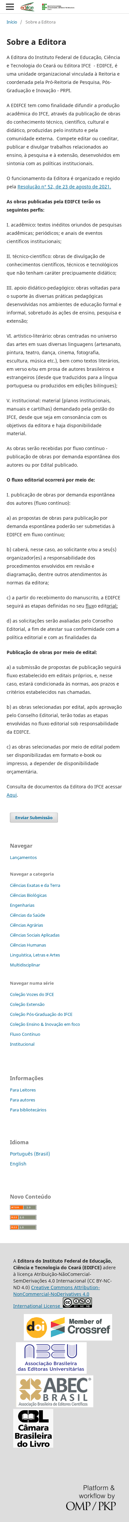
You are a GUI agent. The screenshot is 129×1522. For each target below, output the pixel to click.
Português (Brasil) (30, 1154)
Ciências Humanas (28, 945)
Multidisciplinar (25, 965)
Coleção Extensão (27, 1004)
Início (12, 22)
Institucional (22, 1044)
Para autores (22, 1100)
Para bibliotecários (28, 1110)
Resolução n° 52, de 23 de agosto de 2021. (64, 186)
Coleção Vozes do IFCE (32, 994)
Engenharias (22, 905)
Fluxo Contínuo (25, 1034)
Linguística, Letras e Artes (35, 955)
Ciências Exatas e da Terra (35, 885)
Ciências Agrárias (26, 925)
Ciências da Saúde (27, 915)
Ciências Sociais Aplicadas (35, 935)
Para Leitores (23, 1090)
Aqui (12, 795)
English (18, 1163)
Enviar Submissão (34, 818)
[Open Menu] (10, 6)
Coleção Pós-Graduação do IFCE (41, 1014)
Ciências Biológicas (28, 895)
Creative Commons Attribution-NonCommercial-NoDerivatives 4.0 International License (56, 1296)
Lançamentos (23, 857)
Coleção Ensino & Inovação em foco (45, 1024)
